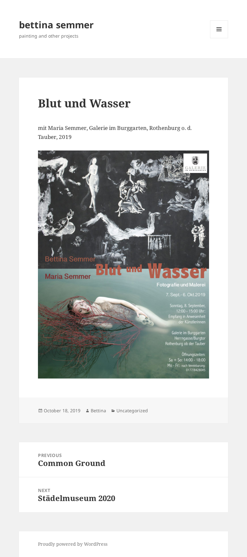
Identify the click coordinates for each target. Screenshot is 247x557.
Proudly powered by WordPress (72, 544)
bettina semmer (56, 24)
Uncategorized (132, 410)
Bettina (98, 410)
